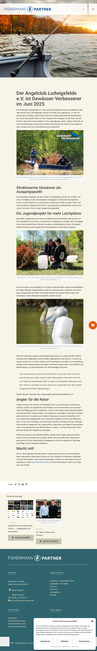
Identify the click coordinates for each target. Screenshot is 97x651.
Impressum (75, 646)
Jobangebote (55, 592)
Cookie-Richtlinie (56, 646)
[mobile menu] (84, 9)
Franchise (54, 589)
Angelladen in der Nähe (59, 584)
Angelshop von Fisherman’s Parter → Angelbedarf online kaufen (20, 528)
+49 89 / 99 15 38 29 (18, 598)
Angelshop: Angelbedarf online (62, 581)
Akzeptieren (45, 641)
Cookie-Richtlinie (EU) (16, 624)
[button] (92, 621)
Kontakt (53, 595)
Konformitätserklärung (17, 626)
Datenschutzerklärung (16, 621)
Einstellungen (84, 641)
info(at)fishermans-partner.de (22, 601)
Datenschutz (66, 646)
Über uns (53, 586)
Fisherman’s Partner (42, 462)
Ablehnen (64, 641)
